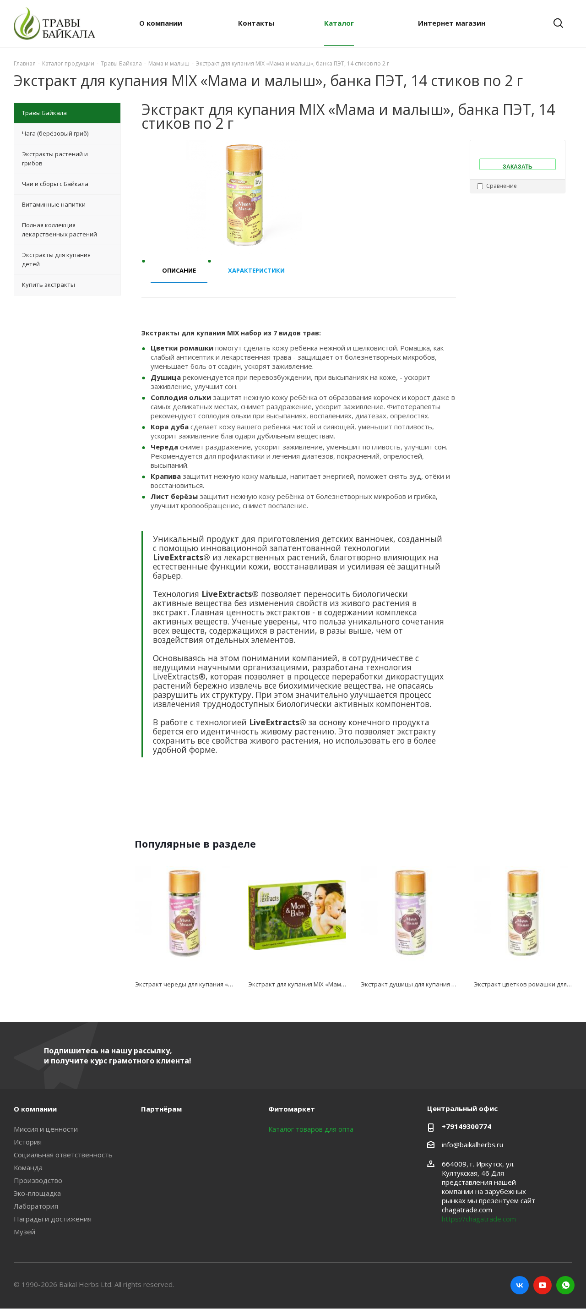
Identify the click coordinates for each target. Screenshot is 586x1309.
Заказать (517, 166)
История (28, 1141)
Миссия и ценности (46, 1129)
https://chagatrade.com (479, 1218)
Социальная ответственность (63, 1154)
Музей (24, 1231)
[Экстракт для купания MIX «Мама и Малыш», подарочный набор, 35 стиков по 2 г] (297, 915)
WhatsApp (565, 1285)
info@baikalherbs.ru (472, 1144)
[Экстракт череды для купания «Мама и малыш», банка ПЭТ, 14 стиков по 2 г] (184, 915)
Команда (28, 1167)
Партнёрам (161, 1108)
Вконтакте (519, 1285)
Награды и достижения (53, 1218)
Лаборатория (36, 1205)
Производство (38, 1180)
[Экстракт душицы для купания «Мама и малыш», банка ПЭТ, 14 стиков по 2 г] (410, 915)
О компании (35, 1108)
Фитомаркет (291, 1108)
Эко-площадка (37, 1193)
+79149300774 (466, 1126)
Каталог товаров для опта (310, 1129)
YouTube (542, 1285)
